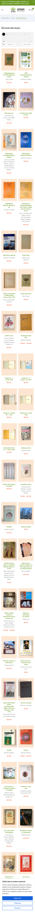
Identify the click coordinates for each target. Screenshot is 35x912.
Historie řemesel (25, 703)
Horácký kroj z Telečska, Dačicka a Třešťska (9, 788)
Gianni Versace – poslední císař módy (26, 662)
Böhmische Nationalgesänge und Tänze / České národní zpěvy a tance (26, 207)
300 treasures (9, 113)
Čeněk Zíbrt (26, 255)
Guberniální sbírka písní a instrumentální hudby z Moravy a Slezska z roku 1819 (9, 707)
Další (4, 37)
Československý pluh (26, 336)
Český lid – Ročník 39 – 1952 (9, 414)
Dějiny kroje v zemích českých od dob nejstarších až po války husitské (26, 565)
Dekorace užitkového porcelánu (26, 614)
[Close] (33, 1)
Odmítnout (17, 908)
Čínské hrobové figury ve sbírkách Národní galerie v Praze (9, 565)
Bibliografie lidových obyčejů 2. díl (9, 205)
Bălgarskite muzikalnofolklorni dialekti (9, 155)
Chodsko (9, 527)
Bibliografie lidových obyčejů (25, 154)
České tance (9, 335)
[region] (17, 895)
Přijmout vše (17, 898)
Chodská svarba (26, 484)
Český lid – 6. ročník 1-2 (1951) (26, 379)
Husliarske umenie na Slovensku (26, 831)
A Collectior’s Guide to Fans (26, 114)
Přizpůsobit (17, 903)
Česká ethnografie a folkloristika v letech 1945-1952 (9, 295)
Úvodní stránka (5, 18)
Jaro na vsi (25, 877)
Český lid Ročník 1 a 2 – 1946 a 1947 (9, 449)
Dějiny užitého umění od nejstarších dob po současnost (9, 615)
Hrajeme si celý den (26, 787)
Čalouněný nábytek (9, 255)
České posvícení (26, 294)
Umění (12, 18)
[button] (32, 9)
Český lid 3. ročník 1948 (26, 414)
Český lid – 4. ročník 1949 (9, 379)
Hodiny (9, 750)
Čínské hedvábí (26, 527)
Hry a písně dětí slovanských (9, 831)
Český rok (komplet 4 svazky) (9, 485)
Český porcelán (26, 448)
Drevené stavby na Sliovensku (9, 662)
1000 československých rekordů (26, 75)
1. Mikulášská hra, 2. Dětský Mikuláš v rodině (9, 75)
